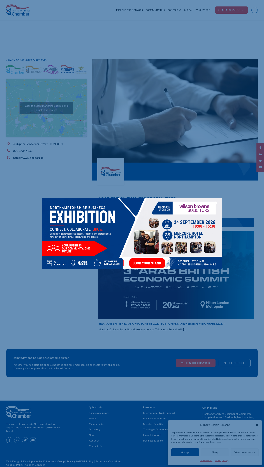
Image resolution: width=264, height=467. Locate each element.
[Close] (215, 203)
